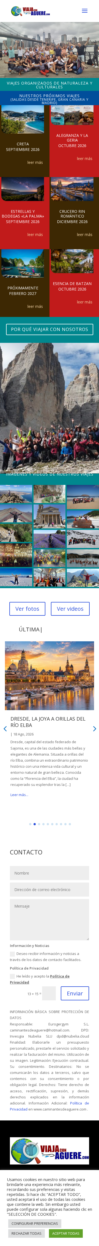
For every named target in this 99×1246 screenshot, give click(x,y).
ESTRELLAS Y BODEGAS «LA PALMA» (23, 214)
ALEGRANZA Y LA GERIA (72, 138)
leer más (35, 162)
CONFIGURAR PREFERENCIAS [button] (35, 1223)
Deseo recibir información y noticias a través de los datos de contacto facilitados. (45, 956)
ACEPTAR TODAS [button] (65, 1233)
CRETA (23, 143)
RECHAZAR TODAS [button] (27, 1233)
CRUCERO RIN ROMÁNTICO (72, 214)
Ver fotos (27, 608)
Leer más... (19, 800)
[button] (30, 824)
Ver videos (70, 608)
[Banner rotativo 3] (49, 76)
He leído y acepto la (40, 979)
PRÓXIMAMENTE (22, 288)
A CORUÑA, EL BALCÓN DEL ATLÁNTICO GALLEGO (42, 721)
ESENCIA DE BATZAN (72, 283)
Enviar (75, 993)
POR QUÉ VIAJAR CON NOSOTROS (49, 329)
